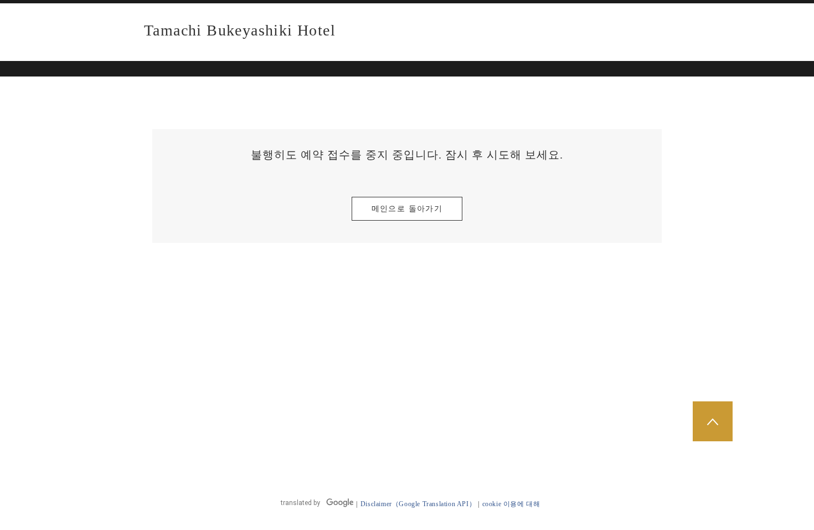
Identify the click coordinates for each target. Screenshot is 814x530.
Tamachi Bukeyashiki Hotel (240, 30)
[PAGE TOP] (713, 421)
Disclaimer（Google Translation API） (418, 504)
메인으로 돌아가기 (407, 209)
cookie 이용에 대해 (511, 504)
